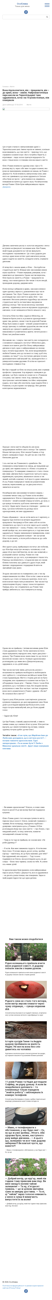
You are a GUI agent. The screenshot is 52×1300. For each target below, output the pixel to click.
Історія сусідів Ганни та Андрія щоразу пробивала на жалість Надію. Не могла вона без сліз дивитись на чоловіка (23, 1045)
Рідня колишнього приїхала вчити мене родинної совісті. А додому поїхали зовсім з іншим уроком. (25, 966)
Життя (29, 105)
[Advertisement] (26, 52)
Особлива (22, 3)
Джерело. (7, 187)
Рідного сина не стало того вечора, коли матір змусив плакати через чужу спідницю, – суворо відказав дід (26, 1004)
